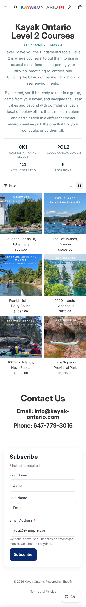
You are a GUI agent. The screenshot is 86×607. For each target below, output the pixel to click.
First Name (18, 475)
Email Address (22, 520)
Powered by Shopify (59, 581)
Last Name (18, 498)
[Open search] (16, 7)
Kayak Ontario (34, 581)
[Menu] (5, 7)
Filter (13, 185)
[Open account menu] (69, 7)
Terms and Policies (43, 591)
